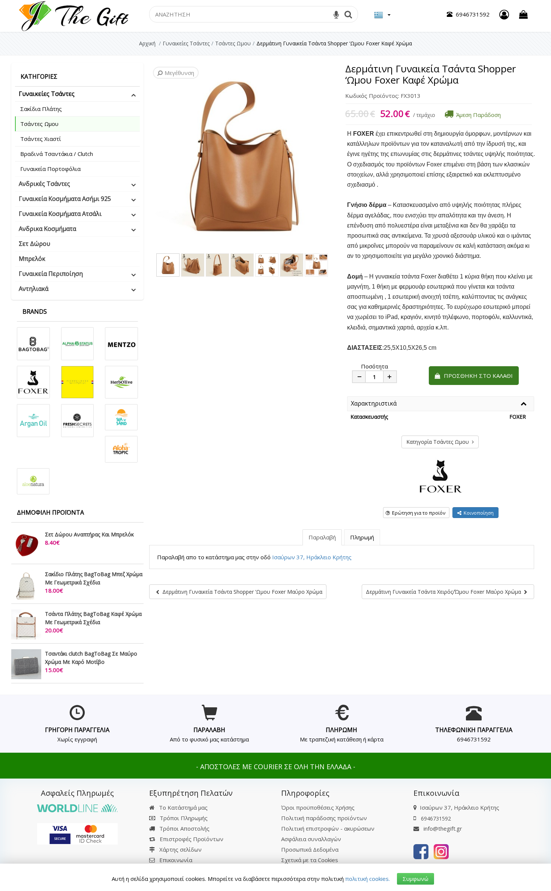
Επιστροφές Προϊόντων (190, 839)
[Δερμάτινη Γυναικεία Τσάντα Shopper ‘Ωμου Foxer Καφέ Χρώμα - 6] (291, 265)
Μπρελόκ (32, 259)
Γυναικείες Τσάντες (47, 94)
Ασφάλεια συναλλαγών (311, 839)
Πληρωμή (362, 537)
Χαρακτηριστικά (374, 403)
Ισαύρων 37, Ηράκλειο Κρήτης (312, 557)
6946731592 (474, 739)
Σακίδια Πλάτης (41, 108)
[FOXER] (440, 475)
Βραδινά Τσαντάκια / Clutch (56, 153)
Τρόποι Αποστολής (184, 828)
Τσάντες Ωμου (39, 123)
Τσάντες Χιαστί (40, 138)
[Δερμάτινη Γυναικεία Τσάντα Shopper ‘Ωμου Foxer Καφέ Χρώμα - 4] (242, 265)
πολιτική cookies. (367, 878)
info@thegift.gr (442, 828)
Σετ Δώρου (34, 244)
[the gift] (420, 851)
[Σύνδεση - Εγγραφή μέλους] (504, 14)
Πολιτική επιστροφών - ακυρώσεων (327, 828)
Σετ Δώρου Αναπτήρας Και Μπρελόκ (89, 534)
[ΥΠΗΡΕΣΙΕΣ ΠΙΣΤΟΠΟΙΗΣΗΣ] (77, 833)
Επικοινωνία (175, 860)
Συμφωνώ (415, 878)
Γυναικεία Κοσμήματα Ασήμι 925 (65, 199)
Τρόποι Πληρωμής (183, 818)
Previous (150, 156)
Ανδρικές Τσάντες (44, 184)
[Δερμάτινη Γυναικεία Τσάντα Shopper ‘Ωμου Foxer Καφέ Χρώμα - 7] (316, 265)
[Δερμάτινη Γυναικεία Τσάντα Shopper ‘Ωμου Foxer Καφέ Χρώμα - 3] (217, 265)
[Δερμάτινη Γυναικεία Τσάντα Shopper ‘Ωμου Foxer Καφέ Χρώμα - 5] (267, 265)
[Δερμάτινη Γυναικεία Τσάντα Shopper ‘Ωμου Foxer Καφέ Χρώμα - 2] (192, 265)
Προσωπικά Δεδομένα (309, 849)
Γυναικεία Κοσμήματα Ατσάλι (60, 214)
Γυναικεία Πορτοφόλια (50, 168)
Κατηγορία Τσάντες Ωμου (439, 441)
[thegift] (73, 15)
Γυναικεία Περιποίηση (51, 274)
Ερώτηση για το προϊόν (417, 512)
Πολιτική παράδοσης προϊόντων (324, 818)
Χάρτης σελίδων (180, 849)
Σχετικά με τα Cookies (309, 860)
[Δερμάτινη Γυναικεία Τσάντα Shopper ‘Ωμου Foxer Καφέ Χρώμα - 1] (168, 265)
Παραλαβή (322, 537)
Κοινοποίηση (477, 512)
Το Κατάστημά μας (182, 807)
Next (162, 156)
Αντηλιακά (33, 289)
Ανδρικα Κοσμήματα (47, 229)
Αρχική (147, 43)
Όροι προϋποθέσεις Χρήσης (318, 807)
